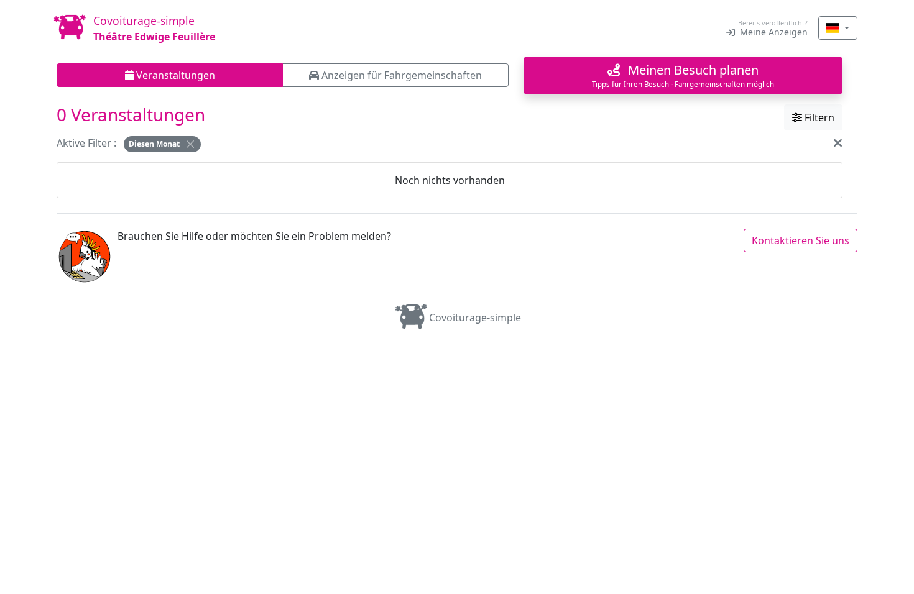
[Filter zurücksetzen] (837, 143)
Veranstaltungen (174, 75)
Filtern (818, 117)
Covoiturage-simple (475, 317)
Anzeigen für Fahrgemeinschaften (400, 75)
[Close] (190, 144)
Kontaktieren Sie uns (800, 240)
